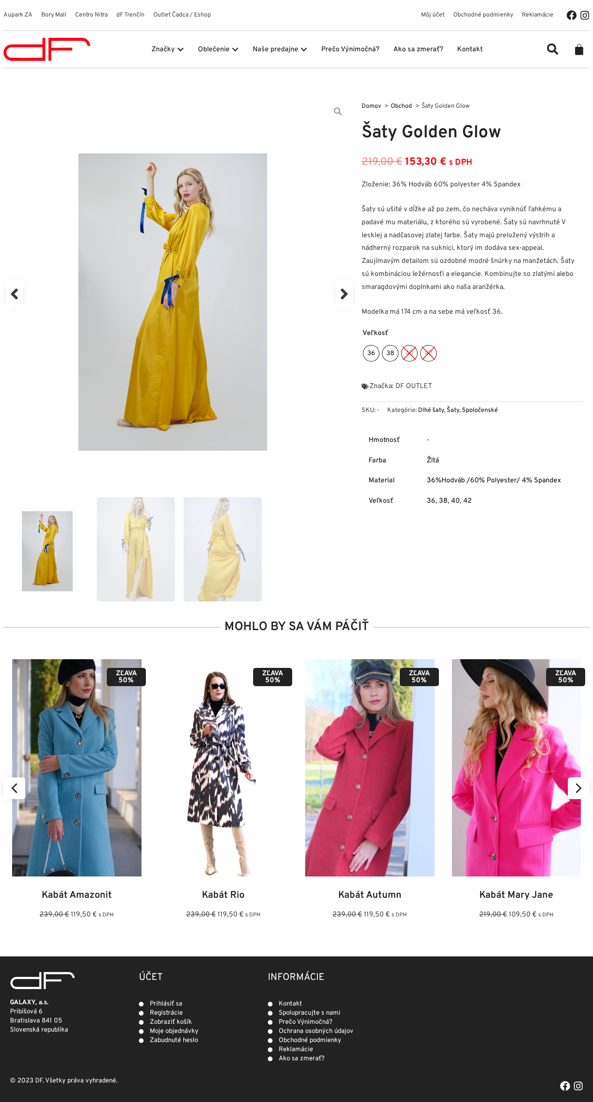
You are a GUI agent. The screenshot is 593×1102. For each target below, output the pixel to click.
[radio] (371, 353)
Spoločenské (480, 410)
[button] (552, 49)
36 (431, 501)
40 (455, 501)
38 (443, 501)
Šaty (453, 410)
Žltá (433, 460)
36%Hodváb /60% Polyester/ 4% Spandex (494, 480)
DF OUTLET (413, 386)
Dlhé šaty (431, 410)
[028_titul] (179, 294)
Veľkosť (375, 333)
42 (467, 501)
